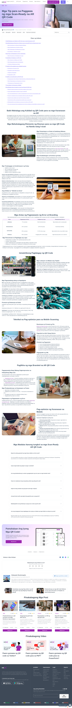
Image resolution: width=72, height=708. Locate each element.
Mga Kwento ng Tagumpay (30, 32)
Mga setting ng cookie (55, 680)
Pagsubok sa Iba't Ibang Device (14, 70)
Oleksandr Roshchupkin (8, 29)
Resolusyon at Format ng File (13, 68)
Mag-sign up (13, 541)
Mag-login (63, 2)
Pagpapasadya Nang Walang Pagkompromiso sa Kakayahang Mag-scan (21, 78)
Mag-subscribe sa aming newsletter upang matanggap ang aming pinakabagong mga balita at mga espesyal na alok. (49, 689)
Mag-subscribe (64, 694)
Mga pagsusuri (46, 677)
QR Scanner (18, 1)
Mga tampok (19, 32)
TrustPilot (45, 676)
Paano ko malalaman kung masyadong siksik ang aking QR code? (20, 95)
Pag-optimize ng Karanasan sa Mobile (13, 85)
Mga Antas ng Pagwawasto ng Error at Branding (15, 53)
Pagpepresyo (25, 1)
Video (24, 32)
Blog (6, 5)
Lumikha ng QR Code (52, 2)
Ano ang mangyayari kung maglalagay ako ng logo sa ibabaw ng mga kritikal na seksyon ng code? (26, 104)
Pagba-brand (41, 551)
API (34, 668)
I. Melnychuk (6, 627)
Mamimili (29, 551)
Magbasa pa (9, 630)
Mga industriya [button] (37, 1)
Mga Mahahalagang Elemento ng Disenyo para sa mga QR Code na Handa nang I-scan (23, 43)
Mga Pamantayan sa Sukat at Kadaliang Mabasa (17, 45)
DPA (53, 683)
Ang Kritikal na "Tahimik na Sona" (14, 51)
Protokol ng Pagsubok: (12, 72)
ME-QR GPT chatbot (37, 671)
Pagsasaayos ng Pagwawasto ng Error (15, 83)
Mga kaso (13, 32)
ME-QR (3, 5)
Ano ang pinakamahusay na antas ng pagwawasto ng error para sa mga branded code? (24, 93)
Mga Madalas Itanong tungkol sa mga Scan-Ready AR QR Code (18, 87)
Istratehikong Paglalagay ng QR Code (13, 57)
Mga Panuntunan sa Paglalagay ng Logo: (15, 55)
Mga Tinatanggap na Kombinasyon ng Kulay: (16, 49)
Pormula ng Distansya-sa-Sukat (14, 64)
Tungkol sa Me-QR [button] (10, 1)
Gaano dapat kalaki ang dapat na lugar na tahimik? (17, 91)
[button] (67, 1)
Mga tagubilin (8, 32)
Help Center (66, 676)
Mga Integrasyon (46, 674)
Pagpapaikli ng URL (11, 74)
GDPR (54, 682)
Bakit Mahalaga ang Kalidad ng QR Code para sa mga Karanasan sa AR (20, 41)
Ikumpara (31, 1)
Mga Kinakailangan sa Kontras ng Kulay (15, 47)
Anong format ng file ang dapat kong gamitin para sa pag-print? (19, 99)
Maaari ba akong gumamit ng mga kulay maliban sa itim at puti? (20, 89)
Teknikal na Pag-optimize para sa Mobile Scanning (16, 66)
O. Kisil (22, 627)
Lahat (3, 32)
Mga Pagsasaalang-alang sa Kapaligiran (15, 62)
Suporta (44, 1)
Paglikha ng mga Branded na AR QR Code (14, 76)
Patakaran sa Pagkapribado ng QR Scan (57, 676)
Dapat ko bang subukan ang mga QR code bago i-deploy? (19, 97)
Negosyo (35, 551)
